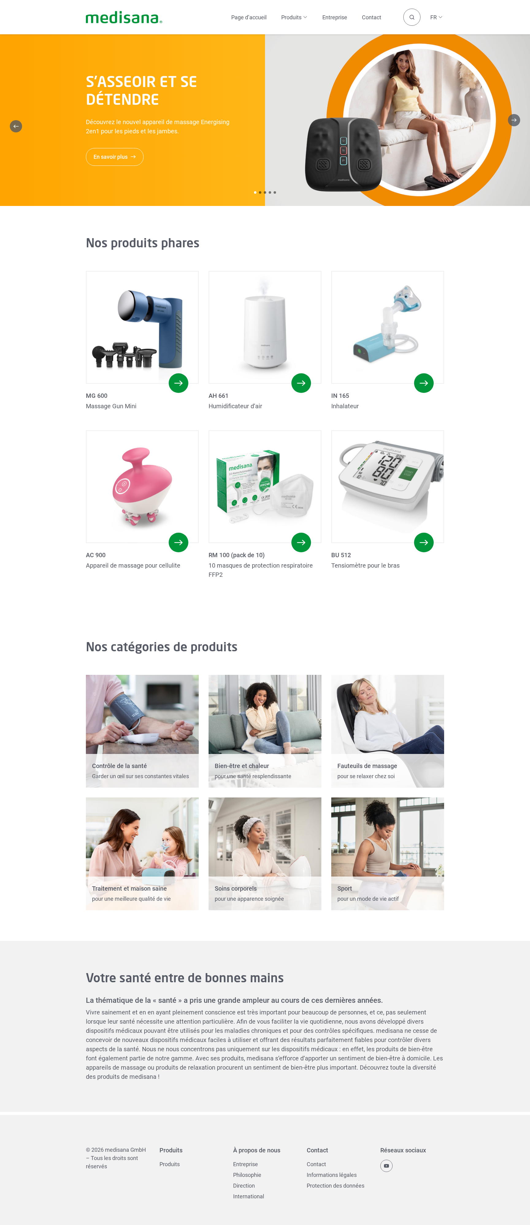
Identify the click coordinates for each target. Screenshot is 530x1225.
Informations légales (332, 1175)
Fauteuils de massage (367, 766)
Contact (371, 17)
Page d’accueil (249, 17)
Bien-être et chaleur (242, 766)
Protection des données (335, 1185)
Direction (244, 1185)
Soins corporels (236, 888)
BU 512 (341, 555)
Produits (169, 1164)
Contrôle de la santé (119, 766)
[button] (255, 192)
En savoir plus (111, 157)
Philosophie (247, 1175)
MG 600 (96, 395)
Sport (344, 888)
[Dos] (16, 126)
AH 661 (219, 395)
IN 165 (340, 395)
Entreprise (334, 17)
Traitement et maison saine (129, 888)
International (248, 1196)
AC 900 (96, 555)
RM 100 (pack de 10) (237, 555)
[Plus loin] (514, 120)
